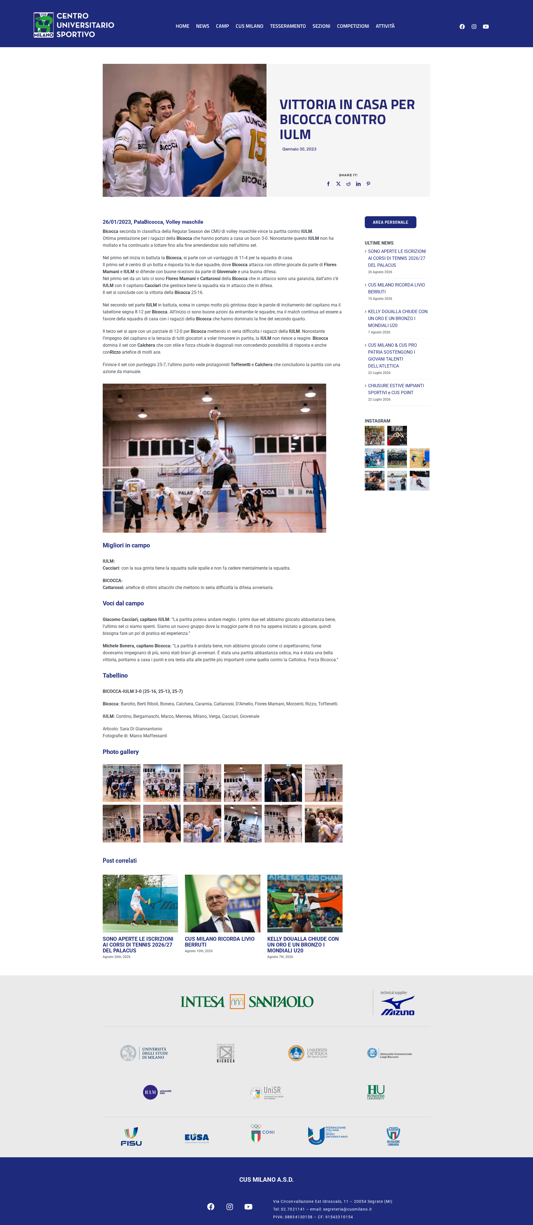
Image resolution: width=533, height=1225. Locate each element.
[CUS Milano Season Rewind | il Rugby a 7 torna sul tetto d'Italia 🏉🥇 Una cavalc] (397, 458)
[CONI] (262, 1126)
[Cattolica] (307, 1046)
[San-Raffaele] (266, 1088)
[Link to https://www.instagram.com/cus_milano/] (474, 26)
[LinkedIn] (358, 183)
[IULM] (157, 1086)
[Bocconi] (389, 1049)
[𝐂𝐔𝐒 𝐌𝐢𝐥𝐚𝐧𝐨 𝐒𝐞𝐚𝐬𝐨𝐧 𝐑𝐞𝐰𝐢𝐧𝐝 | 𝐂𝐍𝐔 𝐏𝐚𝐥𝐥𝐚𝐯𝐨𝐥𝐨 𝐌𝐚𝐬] (397, 436)
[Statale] (144, 1046)
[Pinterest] (368, 183)
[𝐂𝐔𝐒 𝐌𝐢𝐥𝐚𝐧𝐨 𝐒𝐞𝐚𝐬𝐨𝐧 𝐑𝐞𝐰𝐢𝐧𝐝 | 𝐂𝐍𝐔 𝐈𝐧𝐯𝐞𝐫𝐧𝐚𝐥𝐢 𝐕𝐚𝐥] (419, 480)
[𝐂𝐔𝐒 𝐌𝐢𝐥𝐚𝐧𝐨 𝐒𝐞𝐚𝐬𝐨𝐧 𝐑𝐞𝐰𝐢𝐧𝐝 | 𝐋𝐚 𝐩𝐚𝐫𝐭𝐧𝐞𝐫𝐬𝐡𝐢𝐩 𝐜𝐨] (397, 480)
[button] (121, 783)
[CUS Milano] (73, 13)
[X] (338, 183)
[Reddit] (348, 183)
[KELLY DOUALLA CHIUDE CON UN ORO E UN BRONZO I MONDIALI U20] (305, 903)
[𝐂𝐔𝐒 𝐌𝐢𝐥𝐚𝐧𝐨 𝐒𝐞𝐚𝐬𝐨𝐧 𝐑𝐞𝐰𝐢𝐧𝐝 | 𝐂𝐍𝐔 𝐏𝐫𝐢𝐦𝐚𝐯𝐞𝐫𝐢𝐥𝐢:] (374, 480)
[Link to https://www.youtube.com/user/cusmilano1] (485, 26)
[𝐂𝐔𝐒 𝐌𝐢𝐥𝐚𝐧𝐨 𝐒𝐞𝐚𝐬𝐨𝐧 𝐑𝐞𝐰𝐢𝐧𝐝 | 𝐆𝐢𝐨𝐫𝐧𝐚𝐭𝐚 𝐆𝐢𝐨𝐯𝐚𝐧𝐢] (374, 458)
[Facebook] (328, 183)
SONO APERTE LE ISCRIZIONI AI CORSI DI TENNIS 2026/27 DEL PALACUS (138, 945)
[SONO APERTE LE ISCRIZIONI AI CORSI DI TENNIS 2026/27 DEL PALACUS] (140, 903)
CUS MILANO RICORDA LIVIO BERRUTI (220, 942)
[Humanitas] (376, 1086)
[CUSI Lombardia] (393, 1128)
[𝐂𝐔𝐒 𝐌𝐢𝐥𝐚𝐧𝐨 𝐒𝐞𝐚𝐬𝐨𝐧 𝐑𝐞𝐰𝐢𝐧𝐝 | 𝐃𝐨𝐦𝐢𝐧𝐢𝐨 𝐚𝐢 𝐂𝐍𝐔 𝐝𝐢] (419, 458)
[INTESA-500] (246, 995)
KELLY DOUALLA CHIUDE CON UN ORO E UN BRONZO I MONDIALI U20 (303, 945)
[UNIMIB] (226, 1045)
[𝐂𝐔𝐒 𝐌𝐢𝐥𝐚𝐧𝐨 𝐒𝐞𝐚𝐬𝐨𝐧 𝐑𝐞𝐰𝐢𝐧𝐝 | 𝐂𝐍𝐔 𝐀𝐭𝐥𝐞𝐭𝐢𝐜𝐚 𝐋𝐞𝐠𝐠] (374, 436)
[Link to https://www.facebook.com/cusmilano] (462, 26)
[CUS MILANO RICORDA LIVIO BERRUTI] (222, 903)
